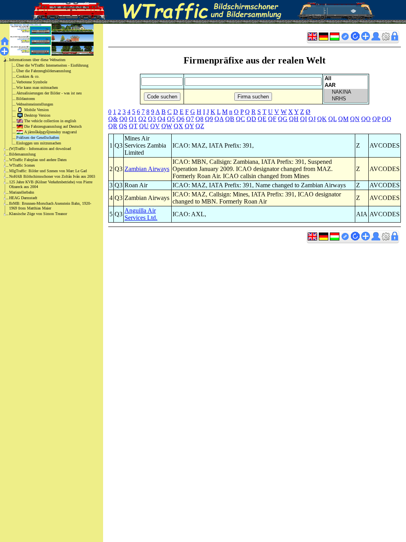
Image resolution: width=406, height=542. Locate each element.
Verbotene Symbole (31, 82)
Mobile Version (36, 110)
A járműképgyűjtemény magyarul (50, 132)
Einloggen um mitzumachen (38, 143)
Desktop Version (37, 115)
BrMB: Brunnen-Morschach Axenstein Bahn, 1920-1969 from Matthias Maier (50, 205)
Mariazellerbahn (21, 192)
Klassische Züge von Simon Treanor (38, 213)
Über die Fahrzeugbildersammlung (43, 71)
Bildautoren (25, 98)
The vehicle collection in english (50, 121)
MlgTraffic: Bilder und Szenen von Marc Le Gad (48, 171)
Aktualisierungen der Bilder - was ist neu (49, 93)
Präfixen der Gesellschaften (37, 137)
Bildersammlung (22, 154)
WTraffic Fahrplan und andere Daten (38, 160)
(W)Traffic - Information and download (40, 148)
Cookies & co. (28, 76)
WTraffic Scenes (22, 165)
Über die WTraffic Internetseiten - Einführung (52, 65)
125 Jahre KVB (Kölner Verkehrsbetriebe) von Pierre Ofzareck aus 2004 (50, 184)
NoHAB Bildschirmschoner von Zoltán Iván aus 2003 (52, 176)
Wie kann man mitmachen (37, 87)
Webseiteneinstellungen (34, 104)
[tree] (45, 137)
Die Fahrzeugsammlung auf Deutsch (53, 126)
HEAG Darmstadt (23, 198)
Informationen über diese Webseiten (37, 60)
